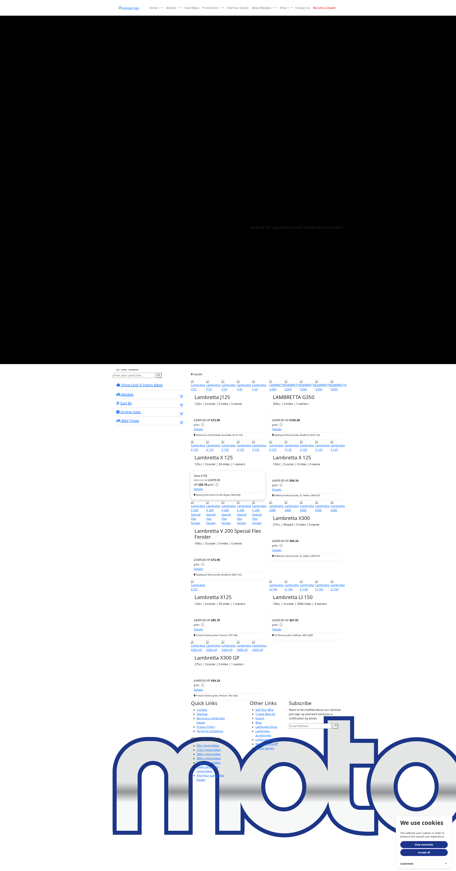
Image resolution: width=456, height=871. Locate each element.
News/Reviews (262, 8)
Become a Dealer (324, 8)
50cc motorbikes (208, 746)
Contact (202, 710)
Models (171, 8)
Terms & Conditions (210, 731)
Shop (283, 8)
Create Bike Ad (265, 714)
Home (153, 8)
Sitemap (202, 714)
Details (198, 429)
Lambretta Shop (266, 727)
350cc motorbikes (209, 763)
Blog (258, 723)
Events (259, 718)
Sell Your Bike (264, 710)
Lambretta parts (266, 740)
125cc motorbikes (209, 750)
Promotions (210, 8)
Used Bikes (192, 8)
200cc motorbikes (209, 754)
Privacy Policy (206, 727)
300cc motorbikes (209, 758)
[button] (149, 394)
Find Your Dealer (238, 8)
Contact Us (302, 8)
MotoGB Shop (265, 744)
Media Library (264, 748)
